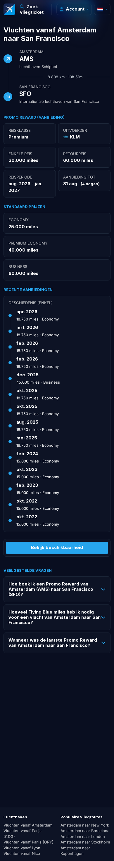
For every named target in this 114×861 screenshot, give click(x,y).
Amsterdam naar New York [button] (85, 825)
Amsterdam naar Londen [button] (83, 836)
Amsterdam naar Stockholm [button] (85, 842)
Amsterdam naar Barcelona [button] (85, 830)
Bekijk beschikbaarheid (57, 547)
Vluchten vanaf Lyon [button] (22, 848)
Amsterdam (31, 51)
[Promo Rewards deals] (9, 9)
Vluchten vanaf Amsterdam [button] (28, 825)
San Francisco (35, 86)
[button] (33, 9)
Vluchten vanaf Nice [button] (22, 853)
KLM (75, 137)
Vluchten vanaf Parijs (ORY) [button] (28, 842)
